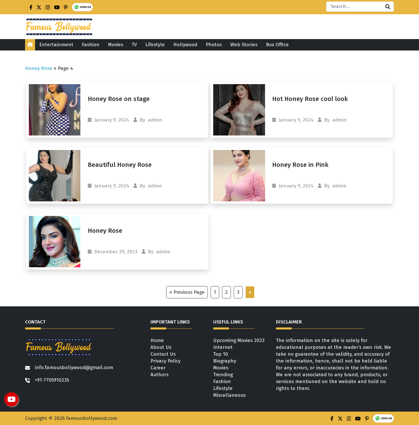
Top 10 (220, 354)
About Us (160, 347)
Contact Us (163, 354)
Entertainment (56, 45)
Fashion (90, 45)
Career (158, 368)
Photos (214, 45)
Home (157, 340)
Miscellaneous (229, 395)
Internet (223, 347)
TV (134, 45)
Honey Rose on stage (119, 99)
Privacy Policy (165, 361)
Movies (115, 45)
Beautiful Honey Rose (120, 165)
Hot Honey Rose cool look (310, 99)
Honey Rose (38, 68)
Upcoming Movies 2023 (239, 340)
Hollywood (185, 45)
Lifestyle (155, 45)
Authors (159, 375)
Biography (224, 361)
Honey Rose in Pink (301, 165)
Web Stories (243, 45)
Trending (223, 375)
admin (155, 120)
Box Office (277, 45)
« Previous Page (187, 292)
